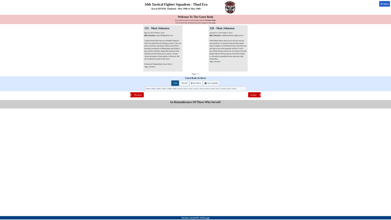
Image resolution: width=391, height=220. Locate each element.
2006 (159, 89)
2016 (212, 89)
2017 (218, 89)
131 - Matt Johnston (156, 28)
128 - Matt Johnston (222, 28)
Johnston (152, 66)
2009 (175, 89)
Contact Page (210, 20)
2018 (223, 89)
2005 (153, 89)
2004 (148, 89)
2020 (234, 89)
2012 (191, 89)
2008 (169, 89)
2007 (164, 89)
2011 (185, 89)
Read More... (214, 59)
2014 (202, 89)
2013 (196, 89)
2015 (207, 89)
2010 (180, 89)
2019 (162, 33)
